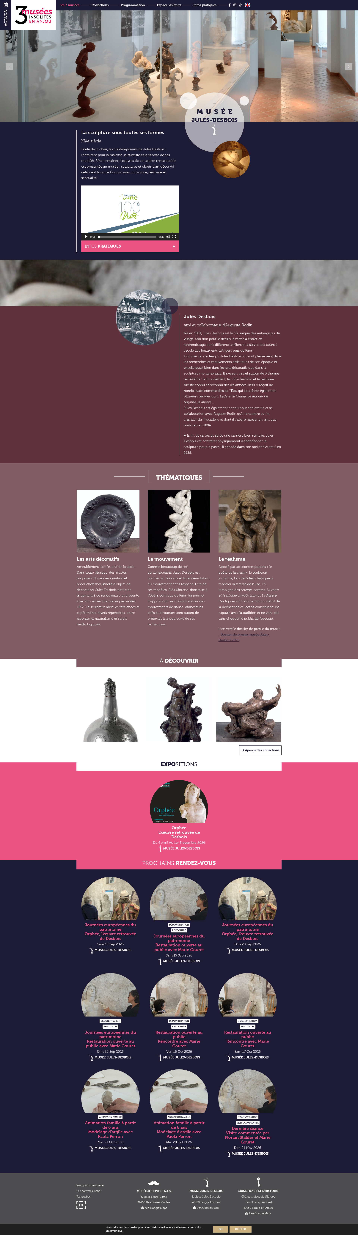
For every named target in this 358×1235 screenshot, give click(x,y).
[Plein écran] (174, 237)
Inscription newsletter (90, 1185)
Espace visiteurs (169, 5)
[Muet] (168, 237)
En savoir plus (114, 1231)
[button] (130, 213)
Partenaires (83, 1196)
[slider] (127, 237)
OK (220, 1229)
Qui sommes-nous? (88, 1191)
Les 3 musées (69, 5)
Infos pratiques (204, 5)
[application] (130, 212)
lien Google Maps (155, 1208)
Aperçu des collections (262, 750)
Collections (100, 5)
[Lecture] (86, 237)
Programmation (133, 5)
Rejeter (240, 1229)
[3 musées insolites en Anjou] (33, 15)
